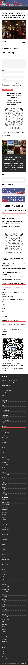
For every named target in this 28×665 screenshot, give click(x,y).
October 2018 (5, 534)
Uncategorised (5, 415)
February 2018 (5, 554)
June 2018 (4, 544)
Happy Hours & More (6, 392)
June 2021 (4, 470)
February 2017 (5, 581)
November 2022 (5, 442)
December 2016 (5, 586)
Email (3, 74)
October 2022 (5, 445)
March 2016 (4, 609)
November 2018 (5, 532)
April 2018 (4, 549)
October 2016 (5, 592)
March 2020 (4, 494)
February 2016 (5, 611)
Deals (8, 8)
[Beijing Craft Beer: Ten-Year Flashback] (14, 147)
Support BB (23, 8)
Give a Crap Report (6, 388)
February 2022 (5, 455)
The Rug (3, 412)
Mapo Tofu (4, 400)
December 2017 (5, 559)
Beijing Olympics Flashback (8, 383)
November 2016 (5, 589)
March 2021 (4, 472)
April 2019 (4, 522)
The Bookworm (5, 410)
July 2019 (4, 514)
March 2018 (4, 552)
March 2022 (4, 452)
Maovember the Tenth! (8, 296)
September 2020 (5, 479)
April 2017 (4, 577)
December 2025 (5, 432)
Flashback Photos (6, 385)
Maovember (22, 283)
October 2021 (5, 465)
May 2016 (4, 604)
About (2, 8)
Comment (4, 58)
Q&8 (3, 405)
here (12, 367)
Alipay (17, 132)
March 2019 (4, 524)
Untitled (4, 289)
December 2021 (5, 460)
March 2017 (4, 579)
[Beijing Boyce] (14, 5)
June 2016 (4, 601)
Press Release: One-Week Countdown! (12, 221)
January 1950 (4, 644)
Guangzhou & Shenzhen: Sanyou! (10, 218)
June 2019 (4, 517)
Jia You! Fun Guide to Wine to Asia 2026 (12, 277)
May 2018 (4, 547)
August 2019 (4, 512)
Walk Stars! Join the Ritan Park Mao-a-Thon (13, 287)
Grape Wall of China (9, 260)
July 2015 (4, 626)
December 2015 (5, 616)
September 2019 (5, 509)
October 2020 (5, 477)
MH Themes (23, 663)
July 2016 (4, 599)
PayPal (4, 370)
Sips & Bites (15, 8)
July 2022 (4, 447)
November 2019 (5, 504)
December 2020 (5, 474)
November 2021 (5, 462)
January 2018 (4, 557)
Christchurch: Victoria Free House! (11, 226)
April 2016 (4, 606)
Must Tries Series (5, 402)
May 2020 (4, 489)
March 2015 (4, 636)
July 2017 (4, 569)
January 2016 (4, 614)
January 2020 (4, 499)
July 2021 (4, 467)
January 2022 (4, 457)
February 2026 (5, 430)
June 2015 (4, 629)
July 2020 (4, 484)
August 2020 (4, 482)
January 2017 (4, 584)
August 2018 (4, 539)
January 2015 (4, 641)
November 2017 (5, 562)
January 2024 (4, 435)
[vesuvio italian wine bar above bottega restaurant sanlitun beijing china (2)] (14, 38)
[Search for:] (14, 180)
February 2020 (5, 497)
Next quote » (5, 331)
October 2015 (5, 621)
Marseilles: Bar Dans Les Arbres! (10, 216)
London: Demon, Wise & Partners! (11, 223)
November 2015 (5, 619)
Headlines (4, 395)
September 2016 (5, 594)
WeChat (21, 368)
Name (3, 70)
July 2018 (4, 542)
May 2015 (4, 631)
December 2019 (5, 502)
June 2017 (4, 572)
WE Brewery (4, 417)
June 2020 (4, 487)
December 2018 (5, 529)
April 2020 (4, 492)
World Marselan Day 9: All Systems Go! (12, 279)
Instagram (18, 102)
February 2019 (5, 527)
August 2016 (4, 596)
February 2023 (5, 440)
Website (4, 79)
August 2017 (4, 567)
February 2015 (5, 639)
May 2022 (4, 450)
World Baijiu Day (5, 420)
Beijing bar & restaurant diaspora (9, 380)
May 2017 (4, 574)
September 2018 (5, 537)
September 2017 (5, 564)
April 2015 (4, 634)
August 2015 (4, 624)
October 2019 (5, 507)
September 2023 (5, 437)
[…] (15, 169)
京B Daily (4, 422)
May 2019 (4, 519)
